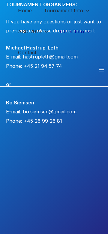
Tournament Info (63, 11)
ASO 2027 (30, 31)
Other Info (72, 31)
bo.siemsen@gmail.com (49, 112)
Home (25, 11)
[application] (86, 10)
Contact (27, 53)
